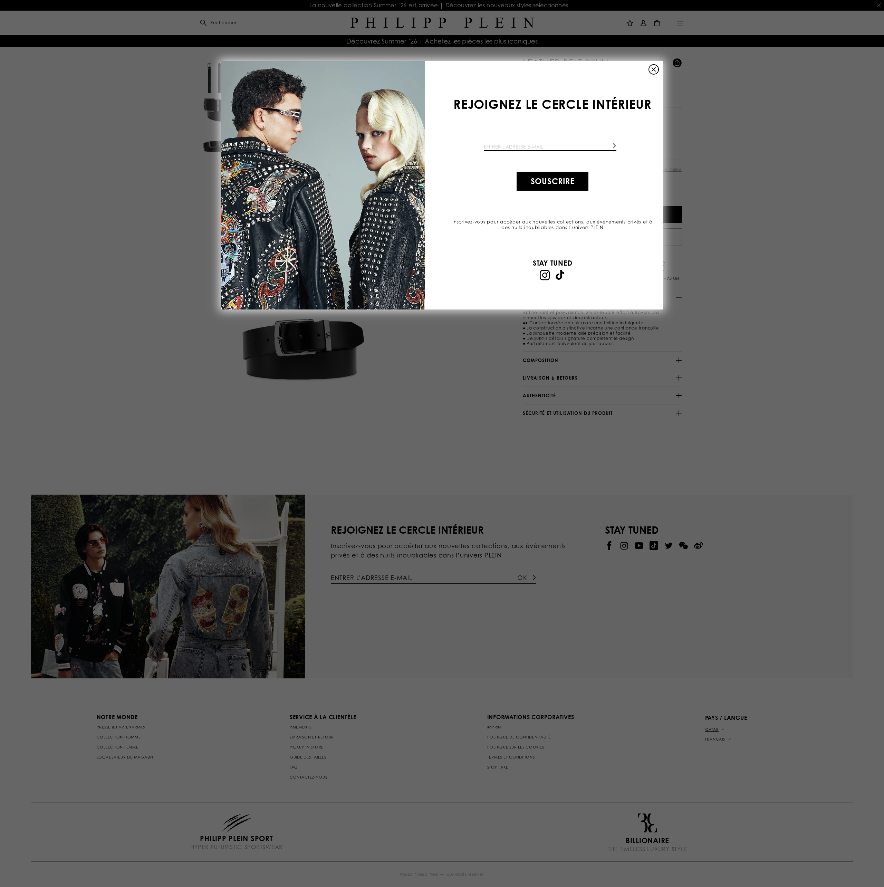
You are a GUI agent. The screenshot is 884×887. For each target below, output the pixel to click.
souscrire (553, 181)
